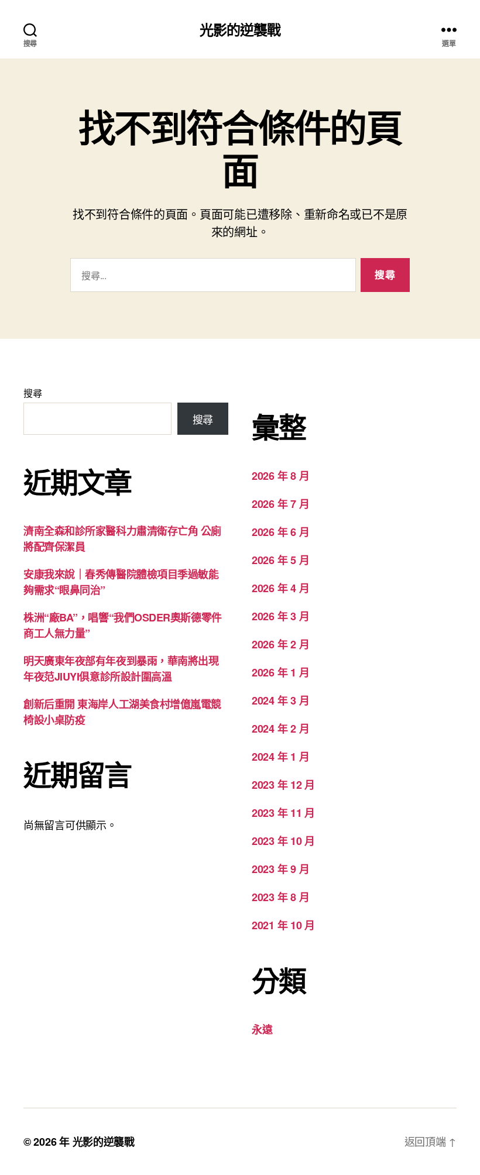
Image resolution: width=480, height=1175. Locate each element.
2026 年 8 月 (280, 475)
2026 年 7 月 (280, 503)
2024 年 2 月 (280, 728)
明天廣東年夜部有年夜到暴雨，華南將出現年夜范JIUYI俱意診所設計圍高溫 (120, 668)
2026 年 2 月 (280, 644)
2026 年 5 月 (280, 560)
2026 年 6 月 (280, 532)
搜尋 (32, 393)
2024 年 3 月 (280, 700)
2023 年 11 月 (283, 812)
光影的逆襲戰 (240, 29)
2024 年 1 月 (280, 756)
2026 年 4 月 (280, 588)
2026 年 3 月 (280, 616)
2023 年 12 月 (283, 784)
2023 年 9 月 (280, 869)
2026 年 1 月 (280, 672)
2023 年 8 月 (280, 897)
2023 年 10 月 (283, 840)
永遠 (262, 1029)
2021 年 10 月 (283, 925)
